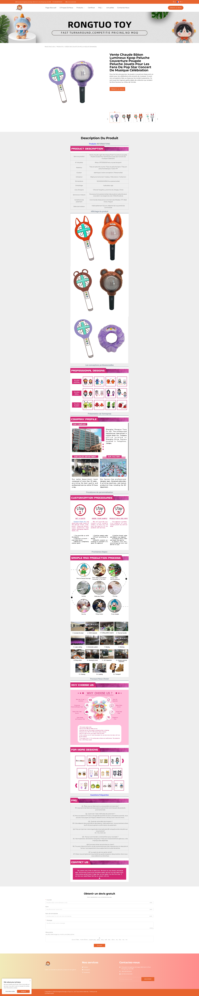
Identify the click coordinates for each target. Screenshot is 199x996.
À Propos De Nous (66, 8)
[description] (48, 963)
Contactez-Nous (123, 8)
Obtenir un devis (176, 8)
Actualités (110, 8)
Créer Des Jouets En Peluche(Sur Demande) (81, 46)
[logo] (29, 8)
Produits (79, 8)
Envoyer (99, 945)
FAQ (99, 8)
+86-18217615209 (58, 1)
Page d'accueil (50, 8)
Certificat (91, 8)
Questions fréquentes (99, 795)
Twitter (86, 967)
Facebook (87, 972)
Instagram (87, 969)
